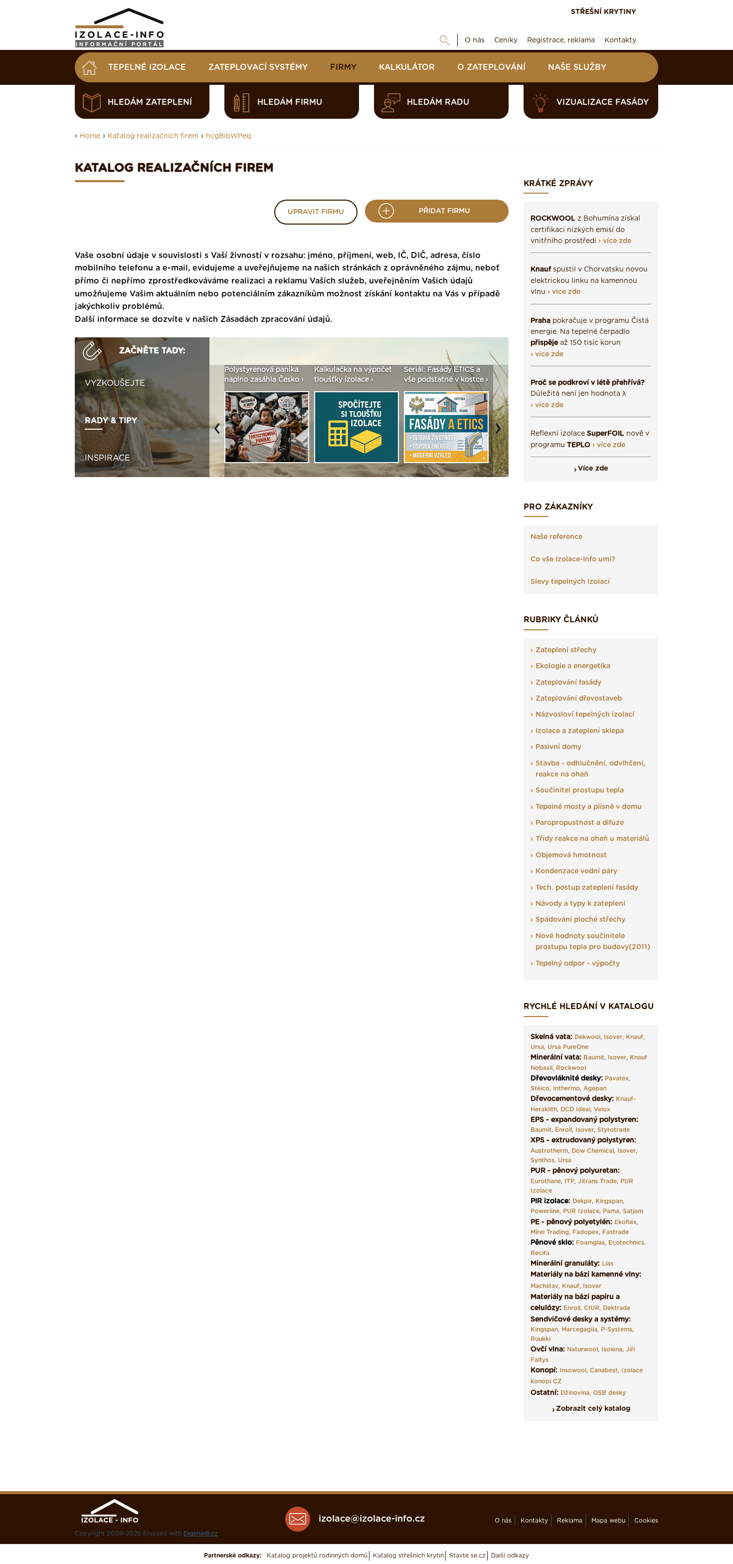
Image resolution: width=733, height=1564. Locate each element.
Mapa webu (608, 1521)
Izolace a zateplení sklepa (580, 731)
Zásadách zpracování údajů (275, 319)
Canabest (604, 1370)
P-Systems (616, 1329)
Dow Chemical (592, 1151)
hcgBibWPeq (228, 136)
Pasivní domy (558, 747)
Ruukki (540, 1339)
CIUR (591, 1308)
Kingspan (609, 1201)
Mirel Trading (550, 1232)
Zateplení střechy (566, 650)
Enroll (563, 1130)
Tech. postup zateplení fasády (587, 887)
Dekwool (587, 1037)
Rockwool (571, 1068)
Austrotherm (549, 1151)
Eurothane (546, 1181)
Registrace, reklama (561, 40)
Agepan (594, 1088)
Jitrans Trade (597, 1181)
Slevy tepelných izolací (570, 581)
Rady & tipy (111, 421)
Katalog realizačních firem (153, 136)
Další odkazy (510, 1556)
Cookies (646, 1521)
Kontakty (620, 40)
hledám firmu (289, 102)
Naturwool (582, 1349)
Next (500, 433)
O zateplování (491, 67)
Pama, (612, 1211)
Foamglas (590, 1243)
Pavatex (617, 1078)
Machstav (544, 1286)
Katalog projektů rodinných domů (317, 1556)
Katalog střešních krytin (408, 1556)
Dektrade (616, 1308)
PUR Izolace (581, 1211)
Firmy (343, 67)
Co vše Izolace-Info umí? (573, 559)
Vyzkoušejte (115, 383)
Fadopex (585, 1232)
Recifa (540, 1253)
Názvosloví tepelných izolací (585, 714)
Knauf (634, 1037)
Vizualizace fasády (602, 102)
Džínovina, (575, 1393)
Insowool (572, 1370)
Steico (540, 1088)
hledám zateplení (150, 102)
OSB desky (609, 1393)
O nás (475, 40)
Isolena (611, 1349)
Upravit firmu (316, 212)
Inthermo (566, 1088)
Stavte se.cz (467, 1556)
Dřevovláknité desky (566, 1078)
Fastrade (615, 1232)
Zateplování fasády (568, 682)
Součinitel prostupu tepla (580, 790)
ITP (569, 1181)
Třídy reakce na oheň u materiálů (592, 838)
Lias (607, 1264)
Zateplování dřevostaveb (579, 698)
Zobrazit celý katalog (593, 1408)
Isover (613, 1037)
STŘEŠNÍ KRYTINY (603, 11)
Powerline (545, 1211)
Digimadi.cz (200, 1534)
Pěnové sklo (551, 1242)
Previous (219, 433)
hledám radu (438, 102)
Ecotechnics (626, 1243)
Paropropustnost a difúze (580, 822)
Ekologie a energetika (573, 666)
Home (90, 136)
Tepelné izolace (147, 67)
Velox (602, 1109)
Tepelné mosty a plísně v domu (589, 806)
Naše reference (556, 536)
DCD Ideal (575, 1109)
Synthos (542, 1160)
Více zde (593, 468)
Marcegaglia (579, 1329)
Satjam (633, 1211)
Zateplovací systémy (258, 67)
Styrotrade (613, 1130)
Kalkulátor (407, 67)
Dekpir (582, 1201)
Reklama (569, 1521)
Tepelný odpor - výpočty (578, 963)
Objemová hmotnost (571, 855)
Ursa (537, 1047)
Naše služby (577, 67)
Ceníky (506, 40)
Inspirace (107, 458)
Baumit (593, 1057)
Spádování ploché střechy (580, 919)
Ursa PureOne (568, 1047)
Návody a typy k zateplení (580, 903)
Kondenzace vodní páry (576, 871)
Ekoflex (625, 1222)
